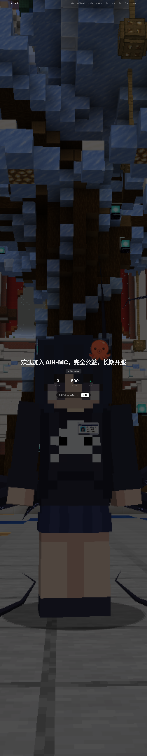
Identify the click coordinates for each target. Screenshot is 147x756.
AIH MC (14, 3)
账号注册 (99, 3)
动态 (119, 3)
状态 (107, 3)
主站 (72, 3)
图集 (113, 3)
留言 (126, 3)
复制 (86, 395)
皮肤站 (90, 3)
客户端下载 (81, 3)
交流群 (133, 3)
